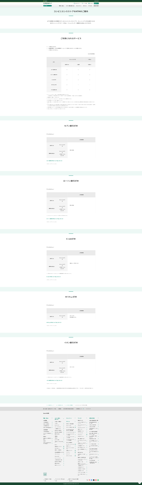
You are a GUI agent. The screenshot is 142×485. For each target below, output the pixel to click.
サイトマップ (89, 408)
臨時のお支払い (57, 463)
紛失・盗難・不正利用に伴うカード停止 (50, 408)
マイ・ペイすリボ (58, 426)
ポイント (85, 5)
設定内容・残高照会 (58, 430)
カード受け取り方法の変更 (93, 446)
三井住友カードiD (81, 470)
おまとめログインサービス (93, 455)
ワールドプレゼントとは (70, 432)
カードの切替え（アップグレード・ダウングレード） (93, 441)
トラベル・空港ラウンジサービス (82, 423)
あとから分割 (57, 439)
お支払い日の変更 (92, 426)
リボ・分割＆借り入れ (70, 5)
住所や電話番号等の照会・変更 (93, 423)
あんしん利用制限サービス (82, 450)
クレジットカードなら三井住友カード (47, 3)
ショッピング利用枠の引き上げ (47, 434)
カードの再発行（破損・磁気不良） (93, 436)
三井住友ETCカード (81, 467)
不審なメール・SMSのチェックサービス (82, 443)
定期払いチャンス (69, 450)
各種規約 (60, 408)
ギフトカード (80, 434)
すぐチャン (68, 452)
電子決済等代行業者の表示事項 (69, 408)
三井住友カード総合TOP (47, 479)
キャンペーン (78, 5)
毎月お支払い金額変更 (58, 432)
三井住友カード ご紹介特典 (81, 455)
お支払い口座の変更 (92, 424)
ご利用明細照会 (45, 422)
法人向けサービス (81, 436)
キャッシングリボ (58, 458)
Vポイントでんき (69, 455)
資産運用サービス (81, 431)
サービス (90, 5)
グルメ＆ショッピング (81, 427)
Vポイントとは (68, 425)
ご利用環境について (79, 408)
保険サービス (80, 429)
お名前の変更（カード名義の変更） (93, 429)
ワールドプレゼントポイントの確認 (70, 434)
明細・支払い (61, 5)
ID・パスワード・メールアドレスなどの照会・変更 (93, 451)
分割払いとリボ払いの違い (59, 442)
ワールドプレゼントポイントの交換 (70, 437)
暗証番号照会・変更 (92, 438)
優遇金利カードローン (58, 446)
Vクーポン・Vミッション (70, 444)
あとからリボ (57, 425)
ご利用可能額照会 (46, 431)
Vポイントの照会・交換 (70, 427)
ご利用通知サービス (81, 445)
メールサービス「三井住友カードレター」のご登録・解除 (93, 457)
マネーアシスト (57, 454)
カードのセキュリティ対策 (82, 441)
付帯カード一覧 (80, 461)
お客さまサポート (77, 3)
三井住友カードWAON (81, 468)
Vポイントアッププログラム (70, 448)
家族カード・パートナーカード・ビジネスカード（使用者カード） (82, 464)
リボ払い (56, 423)
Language (91, 3)
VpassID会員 (45, 5)
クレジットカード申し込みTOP (60, 479)
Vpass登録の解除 (92, 460)
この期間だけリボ (58, 428)
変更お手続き (96, 5)
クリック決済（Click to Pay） (81, 475)
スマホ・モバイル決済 (81, 472)
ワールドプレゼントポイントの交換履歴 (70, 440)
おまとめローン (57, 448)
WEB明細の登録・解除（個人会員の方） (93, 463)
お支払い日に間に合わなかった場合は (47, 443)
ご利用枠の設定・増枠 (58, 459)
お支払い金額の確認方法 (47, 427)
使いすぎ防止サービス (81, 447)
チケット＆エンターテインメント (82, 425)
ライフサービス (80, 432)
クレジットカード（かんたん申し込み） (82, 459)
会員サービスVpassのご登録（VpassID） (73, 479)
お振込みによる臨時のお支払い (47, 439)
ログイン (97, 3)
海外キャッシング (58, 465)
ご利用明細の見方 (46, 425)
